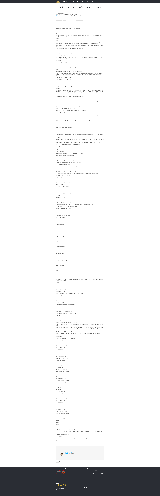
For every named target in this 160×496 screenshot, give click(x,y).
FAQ (82, 485)
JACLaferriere (62, 10)
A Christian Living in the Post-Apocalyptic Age (63, 15)
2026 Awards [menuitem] (88, 2)
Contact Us (58, 489)
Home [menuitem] (74, 2)
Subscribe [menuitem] (94, 1)
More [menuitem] (99, 2)
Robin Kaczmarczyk (67, 453)
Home (83, 482)
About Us (83, 484)
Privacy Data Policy (85, 487)
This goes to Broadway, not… (69, 452)
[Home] (61, 1)
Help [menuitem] (83, 1)
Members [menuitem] (78, 1)
